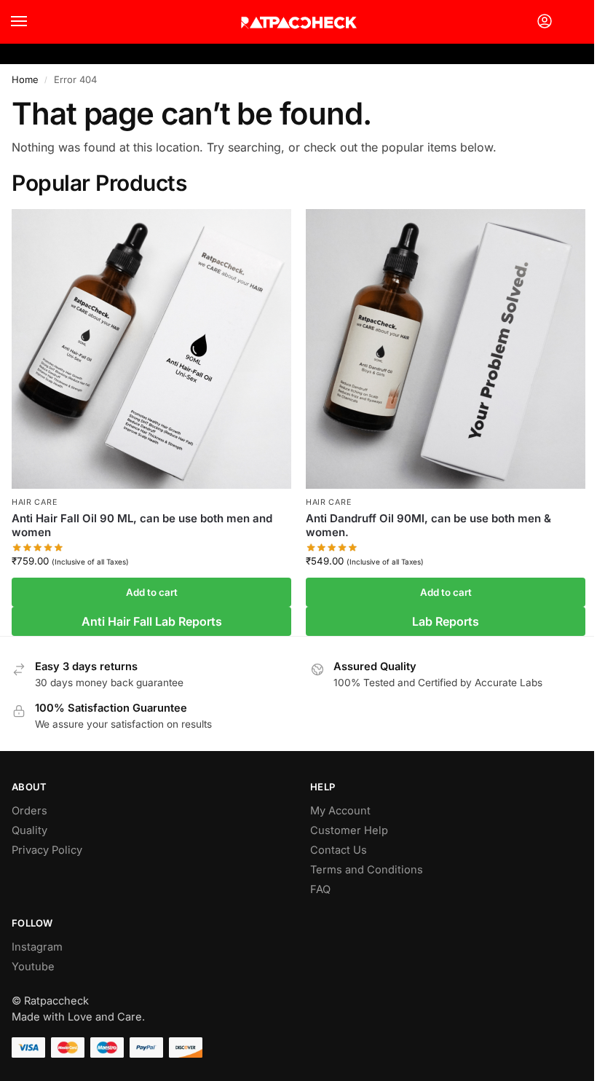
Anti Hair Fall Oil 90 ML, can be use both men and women (142, 525)
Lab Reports (445, 621)
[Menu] (33, 22)
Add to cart (152, 592)
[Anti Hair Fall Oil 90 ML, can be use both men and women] (151, 349)
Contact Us (338, 850)
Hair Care (34, 502)
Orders (29, 810)
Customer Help (349, 830)
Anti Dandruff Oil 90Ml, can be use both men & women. (428, 525)
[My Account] (544, 22)
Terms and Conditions (366, 869)
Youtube (33, 966)
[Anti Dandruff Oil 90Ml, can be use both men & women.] (445, 349)
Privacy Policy (47, 850)
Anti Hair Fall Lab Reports (152, 621)
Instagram (37, 947)
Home (25, 79)
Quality (29, 830)
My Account (340, 810)
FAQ (320, 889)
